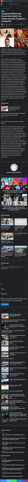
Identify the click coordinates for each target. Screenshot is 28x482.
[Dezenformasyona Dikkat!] (5, 387)
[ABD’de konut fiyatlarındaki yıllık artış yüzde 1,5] (5, 337)
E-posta (3, 288)
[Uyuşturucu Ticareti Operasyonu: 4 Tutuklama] (7, 236)
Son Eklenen (14, 310)
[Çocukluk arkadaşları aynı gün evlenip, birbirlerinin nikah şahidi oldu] (5, 396)
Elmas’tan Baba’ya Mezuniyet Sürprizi (5, 227)
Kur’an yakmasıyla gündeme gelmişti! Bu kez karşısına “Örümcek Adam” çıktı (18, 402)
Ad (2, 284)
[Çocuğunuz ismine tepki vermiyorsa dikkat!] (5, 369)
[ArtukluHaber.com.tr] (14, 4)
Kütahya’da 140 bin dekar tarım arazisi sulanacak (21, 254)
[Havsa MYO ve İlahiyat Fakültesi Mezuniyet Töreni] (21, 221)
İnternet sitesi (4, 293)
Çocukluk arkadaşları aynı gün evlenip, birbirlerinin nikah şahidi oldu (17, 396)
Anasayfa (4, 8)
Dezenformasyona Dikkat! (16, 385)
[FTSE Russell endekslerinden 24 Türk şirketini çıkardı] (5, 420)
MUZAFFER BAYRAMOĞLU (8, 24)
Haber (8, 8)
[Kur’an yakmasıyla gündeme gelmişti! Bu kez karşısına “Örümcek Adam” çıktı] (5, 402)
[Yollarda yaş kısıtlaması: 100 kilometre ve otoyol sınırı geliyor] (5, 326)
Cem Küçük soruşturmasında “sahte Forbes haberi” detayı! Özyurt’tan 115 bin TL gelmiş (13, 320)
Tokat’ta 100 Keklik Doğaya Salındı (18, 379)
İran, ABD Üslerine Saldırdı (21, 233)
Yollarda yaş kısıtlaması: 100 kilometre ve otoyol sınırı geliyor (15, 1)
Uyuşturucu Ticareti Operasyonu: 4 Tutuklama (7, 241)
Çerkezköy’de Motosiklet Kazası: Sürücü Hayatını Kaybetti (7, 255)
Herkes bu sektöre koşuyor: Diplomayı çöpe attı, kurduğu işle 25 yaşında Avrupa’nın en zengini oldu (18, 414)
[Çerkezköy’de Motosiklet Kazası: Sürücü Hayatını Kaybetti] (7, 249)
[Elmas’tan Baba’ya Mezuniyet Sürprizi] (7, 221)
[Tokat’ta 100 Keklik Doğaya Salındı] (5, 381)
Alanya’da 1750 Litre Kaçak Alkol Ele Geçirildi (11, 391)
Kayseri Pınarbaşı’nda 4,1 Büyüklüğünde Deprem (15, 315)
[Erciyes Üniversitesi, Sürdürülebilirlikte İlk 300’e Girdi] (5, 408)
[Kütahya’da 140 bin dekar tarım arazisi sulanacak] (21, 249)
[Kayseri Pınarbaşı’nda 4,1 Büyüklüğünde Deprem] (4, 108)
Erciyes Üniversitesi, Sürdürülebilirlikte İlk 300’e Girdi (17, 407)
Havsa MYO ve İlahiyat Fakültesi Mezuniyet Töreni (20, 228)
